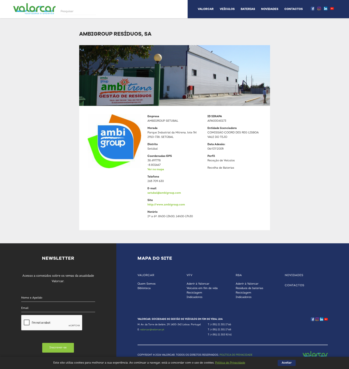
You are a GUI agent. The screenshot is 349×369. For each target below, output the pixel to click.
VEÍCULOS (227, 9)
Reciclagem (194, 292)
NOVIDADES (269, 9)
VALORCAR (206, 9)
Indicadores (194, 297)
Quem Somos (147, 283)
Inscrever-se (58, 347)
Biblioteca (144, 288)
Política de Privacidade (230, 362)
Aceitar (287, 362)
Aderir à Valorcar (198, 283)
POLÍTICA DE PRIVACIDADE (236, 355)
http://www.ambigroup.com (166, 204)
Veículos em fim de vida (202, 288)
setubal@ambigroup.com (164, 193)
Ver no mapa (155, 169)
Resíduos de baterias (249, 288)
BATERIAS (248, 9)
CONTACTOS (293, 9)
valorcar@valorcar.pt (152, 330)
